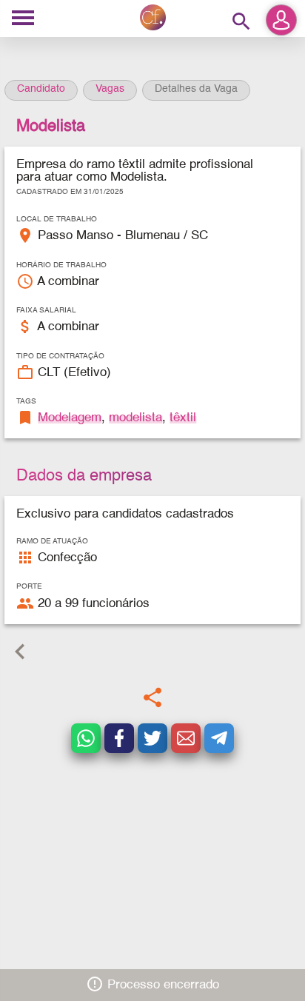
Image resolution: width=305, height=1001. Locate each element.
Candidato (41, 89)
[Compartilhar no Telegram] (219, 738)
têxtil (183, 418)
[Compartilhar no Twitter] (152, 738)
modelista (135, 418)
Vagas (109, 89)
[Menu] (23, 18)
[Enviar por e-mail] (186, 738)
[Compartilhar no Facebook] (119, 738)
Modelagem (69, 418)
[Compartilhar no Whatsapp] (86, 738)
